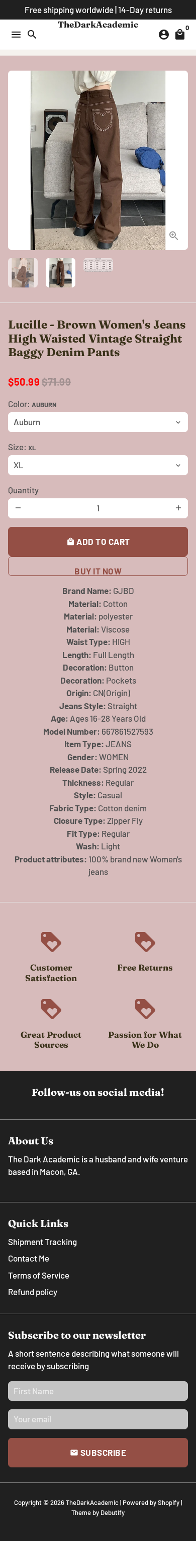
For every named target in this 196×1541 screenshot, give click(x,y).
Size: (22, 447)
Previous (18, 160)
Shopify (168, 1502)
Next (178, 160)
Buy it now (98, 571)
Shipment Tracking (42, 1242)
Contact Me (28, 1258)
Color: (32, 404)
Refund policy (32, 1292)
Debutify (113, 1512)
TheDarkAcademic (92, 1502)
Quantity (23, 490)
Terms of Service (38, 1275)
